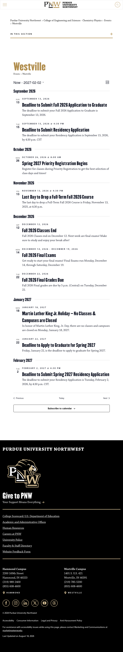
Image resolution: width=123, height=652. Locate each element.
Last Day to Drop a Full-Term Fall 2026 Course (58, 197)
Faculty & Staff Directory (17, 546)
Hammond (13, 592)
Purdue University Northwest (43, 449)
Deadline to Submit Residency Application (55, 130)
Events (16, 74)
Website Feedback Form (17, 551)
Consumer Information (27, 620)
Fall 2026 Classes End (39, 230)
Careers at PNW (12, 534)
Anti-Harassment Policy (71, 620)
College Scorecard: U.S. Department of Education (31, 516)
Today (61, 398)
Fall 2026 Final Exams (39, 255)
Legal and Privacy (49, 620)
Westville (75, 592)
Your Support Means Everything (22, 502)
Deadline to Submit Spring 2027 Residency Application (65, 374)
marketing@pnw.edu (12, 630)
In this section (21, 34)
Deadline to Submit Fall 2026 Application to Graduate (64, 105)
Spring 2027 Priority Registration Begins (55, 163)
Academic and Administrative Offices (24, 522)
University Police (12, 540)
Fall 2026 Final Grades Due (43, 280)
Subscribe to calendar (60, 408)
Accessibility (8, 620)
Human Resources (13, 528)
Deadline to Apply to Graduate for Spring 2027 (58, 345)
